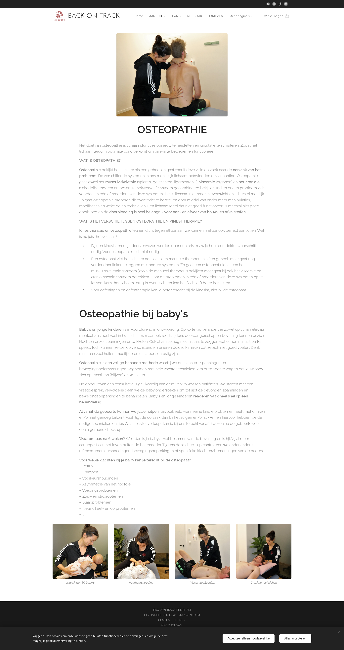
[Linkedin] (285, 4)
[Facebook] (268, 4)
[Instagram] (274, 4)
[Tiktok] (280, 4)
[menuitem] (140, 16)
